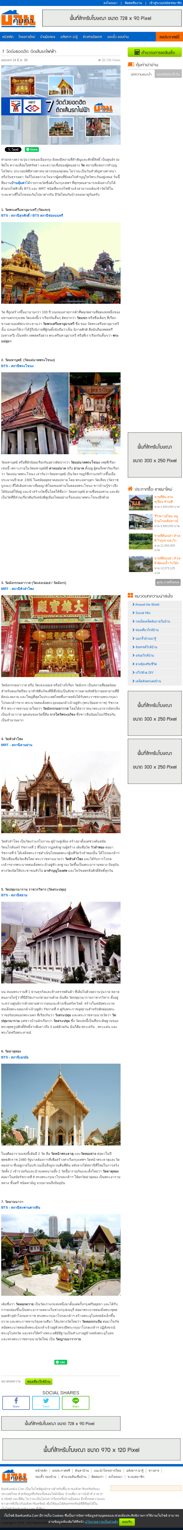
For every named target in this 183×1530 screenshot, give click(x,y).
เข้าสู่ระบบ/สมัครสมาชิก (165, 3)
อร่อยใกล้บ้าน (144, 655)
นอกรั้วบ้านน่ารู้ (145, 638)
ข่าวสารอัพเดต (92, 37)
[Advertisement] (61, 537)
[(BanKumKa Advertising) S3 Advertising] (155, 785)
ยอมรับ (127, 1522)
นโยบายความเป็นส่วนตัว (101, 1522)
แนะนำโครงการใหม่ (107, 1470)
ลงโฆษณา (110, 3)
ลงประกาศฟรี (169, 37)
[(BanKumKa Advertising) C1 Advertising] (61, 1429)
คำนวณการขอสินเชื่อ (157, 52)
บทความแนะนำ (141, 74)
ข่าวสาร (153, 1470)
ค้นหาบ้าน (82, 1470)
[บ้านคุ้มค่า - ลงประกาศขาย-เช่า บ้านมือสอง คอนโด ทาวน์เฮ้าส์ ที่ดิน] (14, 1476)
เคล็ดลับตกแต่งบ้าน (148, 681)
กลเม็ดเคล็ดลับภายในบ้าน (152, 621)
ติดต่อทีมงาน (133, 3)
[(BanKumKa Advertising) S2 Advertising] (155, 737)
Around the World (147, 604)
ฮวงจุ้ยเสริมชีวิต (146, 664)
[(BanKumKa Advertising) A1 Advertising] (112, 25)
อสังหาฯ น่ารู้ (69, 37)
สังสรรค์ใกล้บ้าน (146, 647)
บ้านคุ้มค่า (18, 19)
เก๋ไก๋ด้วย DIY (144, 672)
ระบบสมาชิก (135, 1477)
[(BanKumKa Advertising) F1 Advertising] (91, 1449)
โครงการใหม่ (27, 37)
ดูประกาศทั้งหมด (168, 582)
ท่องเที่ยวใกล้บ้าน (147, 630)
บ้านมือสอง (47, 37)
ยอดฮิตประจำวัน (168, 74)
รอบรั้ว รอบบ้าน (118, 37)
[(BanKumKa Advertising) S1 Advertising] (155, 479)
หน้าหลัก (8, 37)
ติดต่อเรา (97, 1477)
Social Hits (143, 613)
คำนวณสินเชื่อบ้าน (73, 1477)
